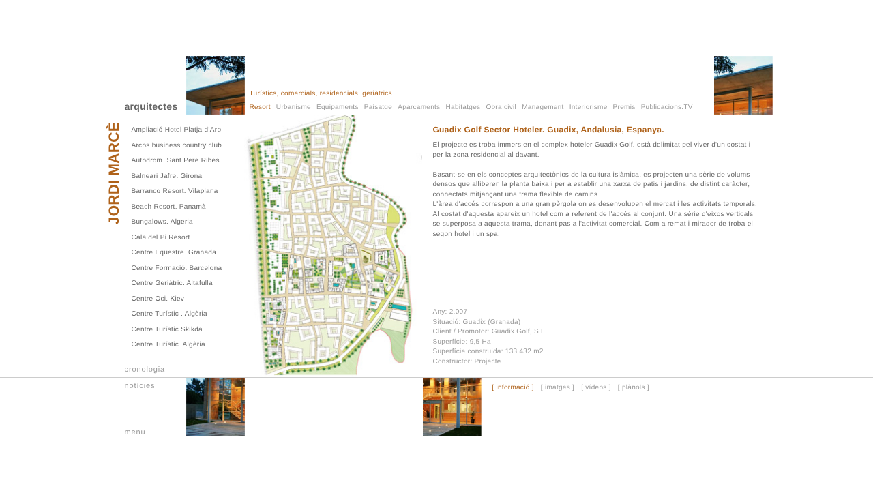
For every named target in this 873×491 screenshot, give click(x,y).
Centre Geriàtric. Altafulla (172, 283)
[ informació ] (512, 388)
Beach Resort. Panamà (169, 207)
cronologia (145, 370)
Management (542, 107)
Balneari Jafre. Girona (167, 176)
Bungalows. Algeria (162, 222)
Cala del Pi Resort (161, 237)
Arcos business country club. (178, 145)
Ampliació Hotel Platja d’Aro (177, 130)
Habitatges (463, 107)
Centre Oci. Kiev (158, 299)
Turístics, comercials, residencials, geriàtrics (321, 94)
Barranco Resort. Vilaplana (175, 191)
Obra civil (501, 107)
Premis (624, 107)
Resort (260, 107)
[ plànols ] (633, 388)
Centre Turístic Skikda (167, 329)
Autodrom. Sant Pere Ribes (176, 160)
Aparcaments (419, 107)
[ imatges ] (557, 388)
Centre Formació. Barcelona (177, 268)
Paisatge (378, 107)
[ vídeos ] (596, 388)
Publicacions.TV (667, 107)
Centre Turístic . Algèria (169, 314)
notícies (140, 386)
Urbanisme (293, 107)
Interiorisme (588, 107)
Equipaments (337, 107)
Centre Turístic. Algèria (168, 344)
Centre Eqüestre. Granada (174, 252)
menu (135, 432)
